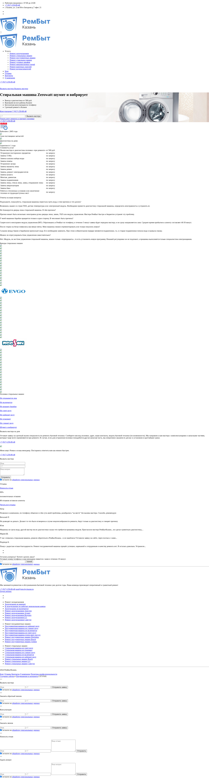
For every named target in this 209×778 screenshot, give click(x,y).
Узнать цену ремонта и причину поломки (17, 119)
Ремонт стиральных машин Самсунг (20, 664)
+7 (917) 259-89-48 (12, 5)
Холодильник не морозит (15, 604)
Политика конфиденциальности (44, 674)
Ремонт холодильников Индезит (18, 615)
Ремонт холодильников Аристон (18, 611)
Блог (7, 71)
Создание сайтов (7, 676)
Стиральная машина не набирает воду (20, 657)
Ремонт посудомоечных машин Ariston (21, 642)
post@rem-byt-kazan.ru (25, 589)
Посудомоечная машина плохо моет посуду (23, 635)
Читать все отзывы (7, 505)
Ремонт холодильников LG (16, 617)
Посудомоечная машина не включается (21, 631)
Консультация (5, 111)
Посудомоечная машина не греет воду (20, 633)
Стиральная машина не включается (19, 655)
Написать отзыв (6, 488)
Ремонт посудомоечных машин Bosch (20, 639)
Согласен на (21, 480)
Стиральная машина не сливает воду (20, 652)
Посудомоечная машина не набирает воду (22, 626)
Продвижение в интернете (27, 676)
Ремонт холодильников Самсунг (18, 620)
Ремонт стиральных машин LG (17, 661)
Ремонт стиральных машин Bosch (19, 659)
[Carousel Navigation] (104, 551)
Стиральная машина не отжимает (18, 650)
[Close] (1, 679)
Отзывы (8, 73)
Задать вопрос (6, 591)
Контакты (9, 76)
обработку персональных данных (26, 480)
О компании (10, 78)
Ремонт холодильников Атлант (17, 613)
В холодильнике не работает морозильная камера (25, 606)
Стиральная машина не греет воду (19, 648)
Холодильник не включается (16, 609)
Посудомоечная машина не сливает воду (21, 628)
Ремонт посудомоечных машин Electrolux (22, 637)
